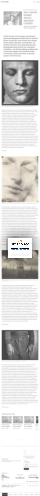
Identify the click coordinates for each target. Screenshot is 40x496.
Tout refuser (20, 250)
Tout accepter (20, 248)
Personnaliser (20, 252)
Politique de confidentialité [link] (20, 254)
